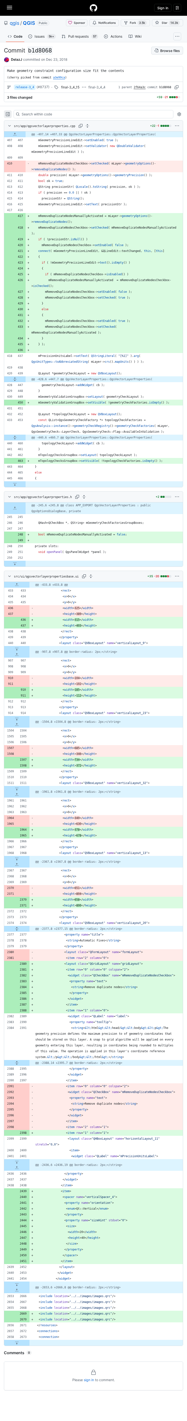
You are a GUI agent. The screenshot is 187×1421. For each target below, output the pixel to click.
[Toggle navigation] (9, 7)
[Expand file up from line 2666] (16, 1290)
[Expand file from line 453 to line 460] (15, 437)
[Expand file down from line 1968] (16, 859)
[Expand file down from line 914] (16, 719)
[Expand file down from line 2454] (16, 1284)
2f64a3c (140, 87)
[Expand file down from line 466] (15, 484)
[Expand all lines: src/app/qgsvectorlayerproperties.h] (84, 496)
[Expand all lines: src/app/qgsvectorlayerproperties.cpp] (87, 125)
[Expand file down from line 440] (16, 649)
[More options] (177, 126)
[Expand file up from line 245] (15, 508)
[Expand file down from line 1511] (16, 789)
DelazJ (16, 59)
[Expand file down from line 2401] (16, 1162)
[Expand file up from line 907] (16, 655)
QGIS (29, 23)
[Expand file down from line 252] (15, 564)
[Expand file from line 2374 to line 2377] (16, 929)
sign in (89, 1380)
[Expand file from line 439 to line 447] (15, 379)
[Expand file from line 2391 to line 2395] (16, 1063)
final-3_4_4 (96, 87)
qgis (14, 23)
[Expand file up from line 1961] (16, 795)
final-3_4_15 (70, 87)
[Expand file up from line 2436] (16, 1168)
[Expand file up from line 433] (16, 585)
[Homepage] (93, 8)
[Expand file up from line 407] (15, 134)
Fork (137, 23)
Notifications (107, 23)
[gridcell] (93, 134)
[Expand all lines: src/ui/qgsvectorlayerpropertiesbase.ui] (90, 576)
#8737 (43, 87)
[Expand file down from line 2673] (16, 1343)
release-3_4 (24, 87)
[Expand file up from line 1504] (16, 725)
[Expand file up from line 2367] (16, 865)
